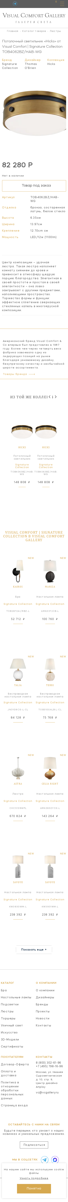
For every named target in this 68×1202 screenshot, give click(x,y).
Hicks (51, 64)
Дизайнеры (45, 997)
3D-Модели (10, 1039)
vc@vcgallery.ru (47, 1092)
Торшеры (8, 1018)
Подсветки (10, 1004)
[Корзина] (52, 4)
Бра (4, 990)
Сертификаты (12, 1046)
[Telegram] (15, 4)
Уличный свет (12, 1025)
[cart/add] (26, 492)
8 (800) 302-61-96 (48, 1063)
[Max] (54, 1160)
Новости (43, 1018)
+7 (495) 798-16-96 (49, 1066)
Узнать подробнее (34, 1178)
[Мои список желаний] (43, 4)
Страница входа (14, 1105)
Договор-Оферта (15, 1064)
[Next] (55, 396)
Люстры (7, 1011)
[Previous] (49, 396)
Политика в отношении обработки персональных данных (12, 1090)
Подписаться (34, 1145)
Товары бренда (15, 374)
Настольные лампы (16, 997)
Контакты (43, 1025)
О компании (45, 990)
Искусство (9, 1032)
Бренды (42, 1004)
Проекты (43, 1011)
